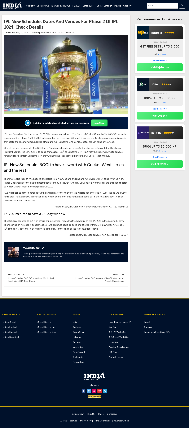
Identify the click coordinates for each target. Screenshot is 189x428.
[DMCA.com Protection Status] (94, 396)
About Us (91, 414)
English (147, 322)
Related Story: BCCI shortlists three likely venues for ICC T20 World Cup (91, 206)
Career (101, 414)
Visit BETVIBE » (159, 164)
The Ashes (113, 342)
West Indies (78, 347)
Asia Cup (112, 327)
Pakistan (77, 337)
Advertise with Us (121, 420)
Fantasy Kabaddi (9, 332)
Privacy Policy (85, 420)
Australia (77, 327)
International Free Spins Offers (158, 332)
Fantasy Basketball (10, 337)
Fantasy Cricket (9, 322)
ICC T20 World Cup (117, 332)
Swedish (148, 327)
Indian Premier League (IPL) (120, 322)
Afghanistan (78, 357)
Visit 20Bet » (159, 115)
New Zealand (79, 352)
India (75, 322)
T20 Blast (113, 352)
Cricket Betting (44, 322)
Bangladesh (78, 362)
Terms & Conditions (102, 420)
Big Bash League (116, 357)
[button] (83, 391)
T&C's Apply (161, 54)
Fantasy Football (9, 327)
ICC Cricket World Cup (119, 337)
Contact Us (112, 414)
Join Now (99, 122)
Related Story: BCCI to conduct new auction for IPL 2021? (98, 234)
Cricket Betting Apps (46, 332)
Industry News (78, 414)
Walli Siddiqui (31, 247)
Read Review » (160, 60)
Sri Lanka (77, 342)
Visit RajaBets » (160, 67)
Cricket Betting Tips (46, 327)
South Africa (78, 332)
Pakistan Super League (119, 347)
